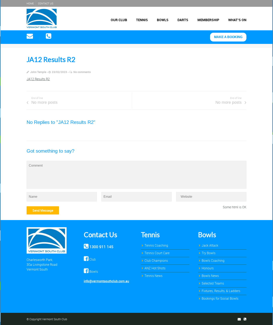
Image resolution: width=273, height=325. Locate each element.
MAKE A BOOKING (228, 37)
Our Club (119, 20)
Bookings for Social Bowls (220, 298)
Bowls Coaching (213, 260)
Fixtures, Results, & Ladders (221, 291)
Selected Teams (213, 283)
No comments (82, 72)
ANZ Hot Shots (154, 268)
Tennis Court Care (156, 253)
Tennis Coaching (156, 245)
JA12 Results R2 (38, 79)
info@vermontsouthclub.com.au (106, 281)
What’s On (237, 20)
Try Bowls (208, 253)
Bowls (162, 20)
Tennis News (153, 276)
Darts (182, 20)
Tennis (142, 20)
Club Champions (156, 260)
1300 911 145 (101, 246)
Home (30, 3)
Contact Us (45, 3)
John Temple (38, 72)
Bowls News (210, 276)
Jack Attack (210, 245)
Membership (208, 20)
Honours (208, 268)
